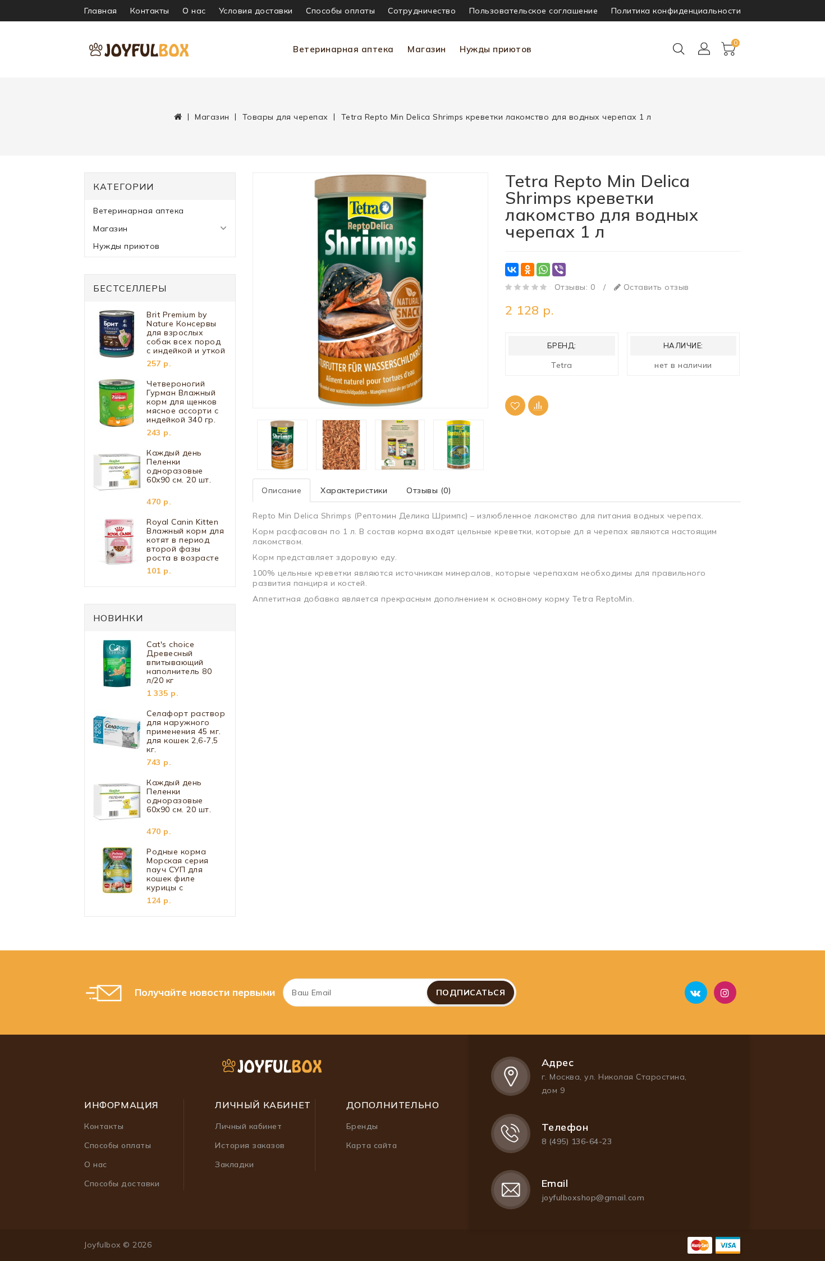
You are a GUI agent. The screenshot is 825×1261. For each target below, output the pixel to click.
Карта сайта (371, 1145)
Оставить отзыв (655, 287)
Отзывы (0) (428, 490)
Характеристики (353, 490)
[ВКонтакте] (512, 269)
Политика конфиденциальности (676, 11)
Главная (100, 11)
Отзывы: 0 (574, 287)
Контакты (149, 11)
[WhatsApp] (543, 269)
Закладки (234, 1164)
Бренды (362, 1126)
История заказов (250, 1145)
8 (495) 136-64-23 (577, 1141)
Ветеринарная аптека (343, 49)
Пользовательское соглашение (533, 11)
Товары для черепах (285, 117)
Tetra (561, 365)
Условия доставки (256, 11)
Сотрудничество (422, 11)
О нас (194, 11)
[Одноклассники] (527, 269)
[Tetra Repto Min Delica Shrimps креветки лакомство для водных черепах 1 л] (370, 290)
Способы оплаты (340, 11)
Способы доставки (121, 1183)
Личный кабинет (248, 1126)
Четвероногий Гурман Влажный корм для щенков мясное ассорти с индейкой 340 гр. (182, 401)
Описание (281, 490)
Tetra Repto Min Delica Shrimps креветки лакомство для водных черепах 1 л (496, 117)
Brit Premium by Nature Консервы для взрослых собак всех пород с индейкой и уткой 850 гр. (185, 332)
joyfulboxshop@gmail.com (593, 1197)
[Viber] (559, 269)
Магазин (426, 49)
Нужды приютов (496, 49)
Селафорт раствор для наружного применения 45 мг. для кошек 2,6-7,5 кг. (185, 731)
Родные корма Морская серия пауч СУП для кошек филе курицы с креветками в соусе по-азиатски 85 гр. (184, 869)
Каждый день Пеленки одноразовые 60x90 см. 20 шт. (178, 466)
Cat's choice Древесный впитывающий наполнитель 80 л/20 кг (179, 662)
